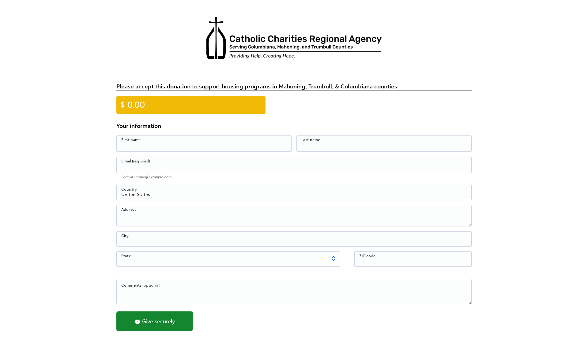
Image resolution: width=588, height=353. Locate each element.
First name (131, 139)
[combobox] (294, 195)
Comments (140, 285)
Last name (310, 139)
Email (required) (135, 160)
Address (128, 209)
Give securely (158, 321)
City (125, 235)
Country (129, 189)
